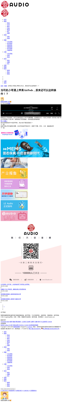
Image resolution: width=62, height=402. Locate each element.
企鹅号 (33, 321)
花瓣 (36, 321)
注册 (5, 81)
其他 (8, 57)
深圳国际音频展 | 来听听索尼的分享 (11, 294)
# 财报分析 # (19, 390)
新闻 (5, 21)
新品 (8, 23)
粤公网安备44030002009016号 (51, 328)
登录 (5, 83)
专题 (5, 65)
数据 (8, 29)
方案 (5, 52)
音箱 (8, 38)
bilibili (7, 321)
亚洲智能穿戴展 (33, 325)
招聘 (8, 33)
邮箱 (8, 73)
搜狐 (14, 321)
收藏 (5, 121)
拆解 (5, 40)
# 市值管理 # (11, 390)
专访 (8, 24)
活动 (5, 58)
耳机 (8, 36)
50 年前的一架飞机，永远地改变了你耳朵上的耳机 (15, 284)
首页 (5, 19)
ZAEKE (26, 325)
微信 (8, 72)
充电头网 (15, 325)
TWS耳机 (9, 41)
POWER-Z (21, 325)
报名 (8, 60)
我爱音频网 (16, 326)
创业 (8, 28)
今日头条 (3, 321)
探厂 (8, 31)
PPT (8, 63)
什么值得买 (44, 321)
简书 (39, 321)
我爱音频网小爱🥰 (6, 101)
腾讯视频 (18, 321)
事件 (8, 26)
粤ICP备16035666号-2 (35, 328)
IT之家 (11, 325)
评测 (5, 35)
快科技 (3, 325)
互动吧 (28, 321)
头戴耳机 (9, 50)
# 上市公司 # (4, 390)
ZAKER (49, 321)
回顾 (8, 62)
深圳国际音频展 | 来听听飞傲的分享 (11, 299)
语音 (8, 55)
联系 (5, 68)
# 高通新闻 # (33, 390)
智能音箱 (9, 46)
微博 (8, 70)
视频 (5, 67)
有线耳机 (9, 45)
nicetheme (29, 326)
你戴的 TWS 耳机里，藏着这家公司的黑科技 (13, 289)
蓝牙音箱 (9, 48)
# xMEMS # (26, 390)
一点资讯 (23, 321)
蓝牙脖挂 (9, 43)
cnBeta (6, 325)
